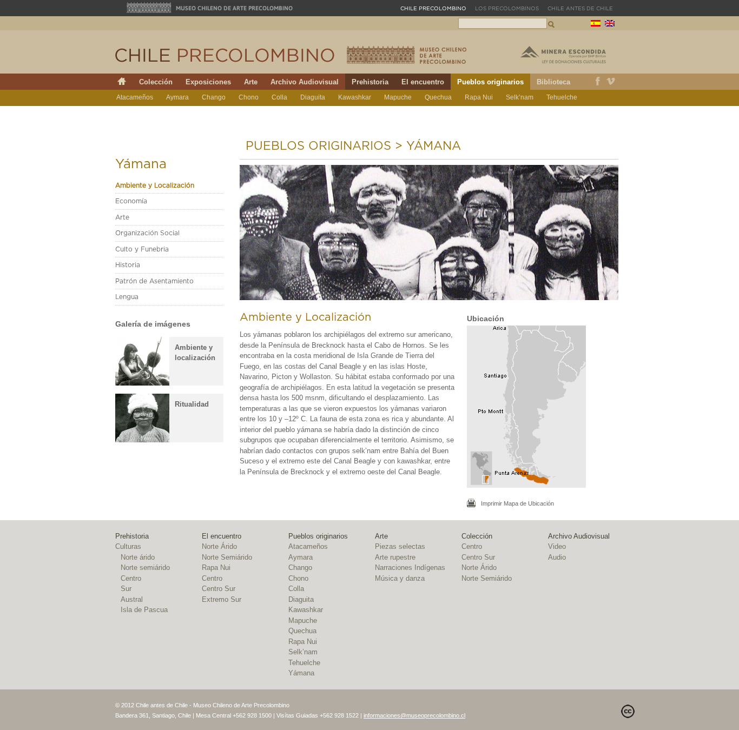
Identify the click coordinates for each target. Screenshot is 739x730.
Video (557, 546)
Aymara (177, 97)
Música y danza (400, 578)
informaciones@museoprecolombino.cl (414, 715)
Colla (279, 97)
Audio (557, 557)
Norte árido (138, 557)
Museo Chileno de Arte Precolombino (210, 7)
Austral (132, 599)
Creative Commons (628, 711)
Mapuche (398, 97)
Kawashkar (354, 97)
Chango (214, 97)
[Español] (596, 25)
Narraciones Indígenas (410, 567)
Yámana (129, 113)
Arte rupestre (395, 557)
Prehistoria (370, 82)
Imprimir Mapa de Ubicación (517, 503)
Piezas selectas (400, 546)
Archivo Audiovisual (304, 82)
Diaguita (312, 97)
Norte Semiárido (227, 557)
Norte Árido (219, 546)
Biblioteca (553, 82)
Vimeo (611, 82)
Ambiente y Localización (154, 185)
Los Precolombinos (507, 8)
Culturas (128, 546)
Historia (127, 265)
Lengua (126, 297)
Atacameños (134, 97)
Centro (131, 578)
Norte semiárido (145, 567)
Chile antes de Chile (580, 8)
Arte (251, 82)
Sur (126, 589)
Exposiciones (208, 82)
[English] (610, 25)
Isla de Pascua (144, 610)
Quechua (438, 97)
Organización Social (147, 233)
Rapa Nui (479, 97)
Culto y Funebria (142, 249)
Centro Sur (218, 589)
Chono (249, 97)
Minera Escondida (563, 54)
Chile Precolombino (225, 55)
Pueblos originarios (490, 82)
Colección (156, 82)
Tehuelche (561, 97)
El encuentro (422, 82)
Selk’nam (519, 97)
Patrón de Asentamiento (154, 281)
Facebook (598, 82)
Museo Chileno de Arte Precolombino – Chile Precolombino (406, 55)
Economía (131, 201)
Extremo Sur (221, 599)
